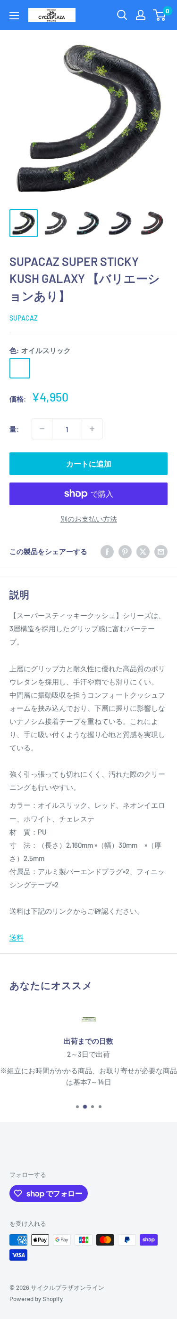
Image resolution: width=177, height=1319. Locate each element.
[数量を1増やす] (92, 429)
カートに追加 (88, 463)
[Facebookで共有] (107, 551)
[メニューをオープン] (14, 15)
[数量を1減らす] (42, 429)
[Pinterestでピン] (125, 551)
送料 (16, 937)
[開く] (122, 15)
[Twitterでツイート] (143, 551)
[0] (160, 15)
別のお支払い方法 (88, 519)
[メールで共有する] (161, 551)
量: (14, 429)
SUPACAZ (23, 318)
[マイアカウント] (140, 15)
